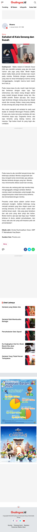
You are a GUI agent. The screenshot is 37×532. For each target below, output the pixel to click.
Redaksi (26, 525)
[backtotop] (18, 507)
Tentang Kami (18, 525)
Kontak (10, 525)
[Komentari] (3, 249)
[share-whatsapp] (33, 249)
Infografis (23, 7)
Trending (5, 7)
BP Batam (14, 7)
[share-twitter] (29, 249)
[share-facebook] (25, 249)
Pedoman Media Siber (18, 527)
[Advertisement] (18, 149)
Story (4, 34)
